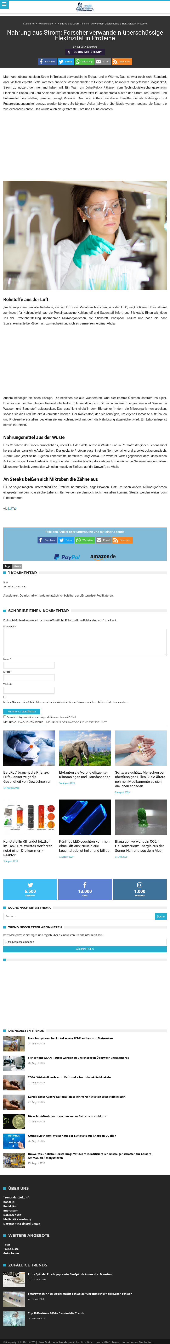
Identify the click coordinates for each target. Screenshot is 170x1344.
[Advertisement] (84, 146)
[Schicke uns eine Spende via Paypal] (67, 556)
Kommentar (9, 626)
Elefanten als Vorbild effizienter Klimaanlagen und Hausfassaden (84, 774)
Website (7, 684)
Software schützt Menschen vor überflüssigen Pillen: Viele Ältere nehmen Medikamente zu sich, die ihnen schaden (140, 779)
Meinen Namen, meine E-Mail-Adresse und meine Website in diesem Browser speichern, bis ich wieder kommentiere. (66, 702)
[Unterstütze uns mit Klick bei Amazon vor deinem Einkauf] (103, 556)
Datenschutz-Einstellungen (21, 1223)
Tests (6, 1244)
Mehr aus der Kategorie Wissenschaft (76, 722)
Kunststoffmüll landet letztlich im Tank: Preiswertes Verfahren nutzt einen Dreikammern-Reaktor (27, 848)
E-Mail (7, 671)
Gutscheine (11, 1253)
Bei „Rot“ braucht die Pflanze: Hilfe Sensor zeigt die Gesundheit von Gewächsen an (27, 777)
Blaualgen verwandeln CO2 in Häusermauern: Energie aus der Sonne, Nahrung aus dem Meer (139, 846)
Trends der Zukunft (16, 1197)
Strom (17, 566)
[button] (47, 61)
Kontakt (9, 1202)
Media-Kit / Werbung (17, 1219)
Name (7, 659)
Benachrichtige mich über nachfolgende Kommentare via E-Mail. (41, 717)
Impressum (10, 1210)
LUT (11, 508)
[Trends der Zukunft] (85, 7)
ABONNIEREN (85, 949)
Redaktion (10, 1206)
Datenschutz (12, 1215)
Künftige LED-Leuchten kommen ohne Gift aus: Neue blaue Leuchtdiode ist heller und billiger (85, 846)
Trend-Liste (11, 1249)
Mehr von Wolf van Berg (23, 722)
